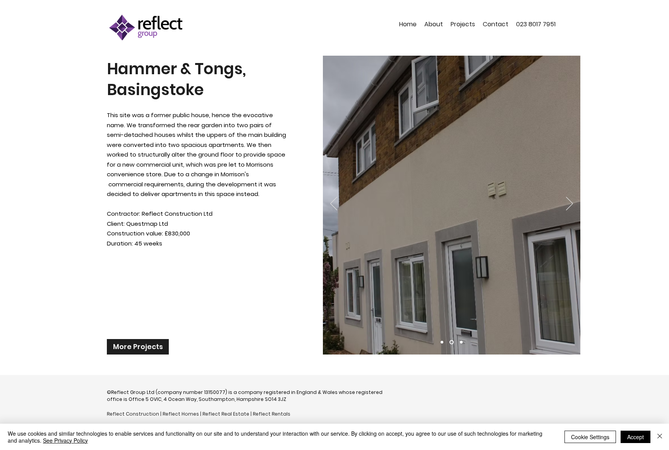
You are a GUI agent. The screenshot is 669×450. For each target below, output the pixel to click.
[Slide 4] (442, 342)
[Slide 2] (450, 342)
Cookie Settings (590, 437)
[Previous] (333, 204)
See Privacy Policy (65, 440)
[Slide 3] (460, 342)
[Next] (569, 204)
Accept (635, 437)
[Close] (659, 437)
